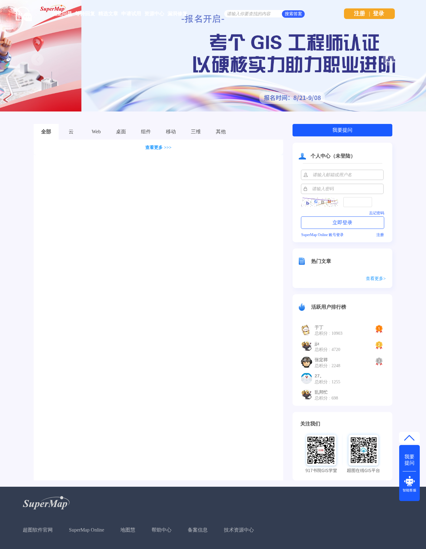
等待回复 (85, 13)
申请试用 (131, 13)
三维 (196, 131)
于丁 (319, 327)
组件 (146, 131)
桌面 (121, 131)
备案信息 (198, 529)
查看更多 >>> (158, 147)
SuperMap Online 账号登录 (322, 235)
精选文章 (108, 13)
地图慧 (127, 529)
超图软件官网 (38, 529)
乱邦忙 (321, 392)
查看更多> (376, 278)
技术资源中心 (239, 529)
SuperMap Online (86, 529)
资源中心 (154, 13)
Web (96, 131)
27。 (319, 375)
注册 (359, 13)
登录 (378, 13)
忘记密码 (376, 213)
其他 (221, 131)
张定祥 (321, 359)
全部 (46, 131)
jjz (317, 343)
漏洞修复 (177, 13)
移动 (171, 131)
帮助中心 (162, 529)
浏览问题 (62, 13)
